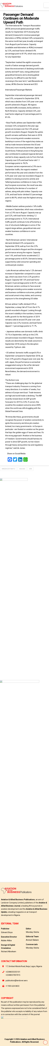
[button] (46, 5)
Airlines (22, 469)
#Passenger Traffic (8, 469)
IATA (30, 469)
